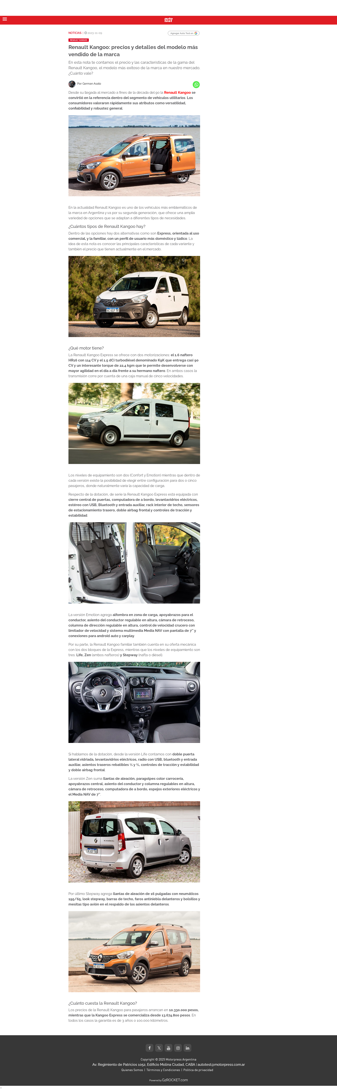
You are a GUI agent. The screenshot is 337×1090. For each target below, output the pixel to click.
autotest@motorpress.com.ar (221, 1064)
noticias (74, 33)
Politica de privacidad (198, 1069)
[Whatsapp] (196, 84)
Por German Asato (89, 83)
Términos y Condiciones (163, 1069)
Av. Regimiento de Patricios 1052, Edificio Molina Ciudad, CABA (143, 1064)
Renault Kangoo (78, 40)
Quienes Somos (132, 1069)
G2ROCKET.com (175, 1080)
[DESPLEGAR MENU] (5, 19)
